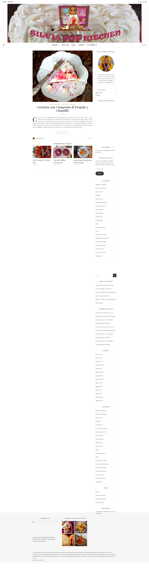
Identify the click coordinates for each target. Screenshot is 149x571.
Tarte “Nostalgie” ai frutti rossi (103, 288)
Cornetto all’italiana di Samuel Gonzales (105, 292)
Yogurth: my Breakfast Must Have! (104, 285)
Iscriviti (99, 173)
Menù (96, 224)
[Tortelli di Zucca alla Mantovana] (81, 527)
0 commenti (90, 138)
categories (10, 1)
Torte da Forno (55, 104)
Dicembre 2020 (99, 365)
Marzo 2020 (98, 368)
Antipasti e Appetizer (101, 184)
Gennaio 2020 (99, 375)
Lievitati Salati (99, 220)
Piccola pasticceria (100, 227)
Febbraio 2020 (99, 372)
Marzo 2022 (98, 358)
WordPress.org (99, 502)
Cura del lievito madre (101, 202)
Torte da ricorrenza (68, 104)
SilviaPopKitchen (40, 138)
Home (73, 45)
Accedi (97, 491)
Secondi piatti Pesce (100, 245)
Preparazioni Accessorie (101, 238)
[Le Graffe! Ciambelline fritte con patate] (68, 527)
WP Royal (41, 560)
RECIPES (54, 45)
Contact (81, 45)
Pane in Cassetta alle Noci (102, 296)
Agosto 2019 (98, 383)
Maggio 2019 (99, 386)
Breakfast (98, 195)
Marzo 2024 (98, 354)
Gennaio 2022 (99, 361)
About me (65, 45)
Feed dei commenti (100, 499)
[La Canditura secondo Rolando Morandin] (81, 540)
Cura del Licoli (99, 199)
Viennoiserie (98, 256)
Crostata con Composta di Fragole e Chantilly (62, 108)
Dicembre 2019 (99, 379)
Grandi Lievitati (99, 213)
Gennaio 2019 (99, 400)
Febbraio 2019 (99, 397)
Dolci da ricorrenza (100, 206)
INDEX (4, 1)
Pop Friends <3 (92, 45)
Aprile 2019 (98, 390)
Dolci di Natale (99, 209)
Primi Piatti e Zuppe (100, 241)
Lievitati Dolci (99, 216)
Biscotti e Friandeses (101, 188)
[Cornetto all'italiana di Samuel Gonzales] (68, 540)
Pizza (96, 231)
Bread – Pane (99, 192)
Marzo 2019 (98, 393)
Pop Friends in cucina (101, 234)
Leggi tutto (62, 133)
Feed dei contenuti (100, 495)
